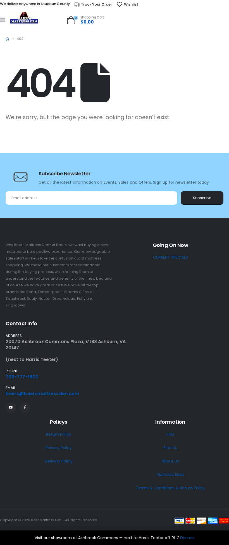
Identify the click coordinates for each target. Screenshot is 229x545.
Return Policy (58, 434)
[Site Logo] (24, 18)
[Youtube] (11, 407)
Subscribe (202, 197)
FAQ (170, 434)
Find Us (170, 447)
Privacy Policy (59, 447)
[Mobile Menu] (2, 20)
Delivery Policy (59, 461)
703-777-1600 (22, 377)
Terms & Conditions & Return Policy (170, 488)
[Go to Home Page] (7, 39)
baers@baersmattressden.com (42, 393)
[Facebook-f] (25, 407)
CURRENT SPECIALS (170, 257)
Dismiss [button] (187, 538)
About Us (170, 461)
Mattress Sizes (170, 474)
